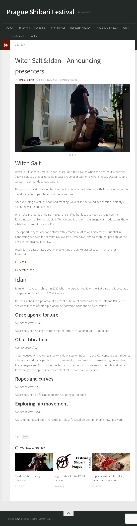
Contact (34, 36)
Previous (118, 89)
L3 (36, 347)
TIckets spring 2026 (80, 27)
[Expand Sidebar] (6, 45)
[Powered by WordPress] (18, 519)
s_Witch (24, 262)
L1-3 (37, 323)
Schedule (39, 27)
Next (125, 89)
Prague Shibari (26, 79)
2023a (25, 436)
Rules (125, 27)
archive (20, 45)
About (10, 27)
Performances (57, 27)
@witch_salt (26, 270)
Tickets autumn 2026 (106, 27)
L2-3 (37, 412)
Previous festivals (16, 36)
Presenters (24, 27)
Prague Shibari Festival (41, 11)
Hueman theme (44, 518)
